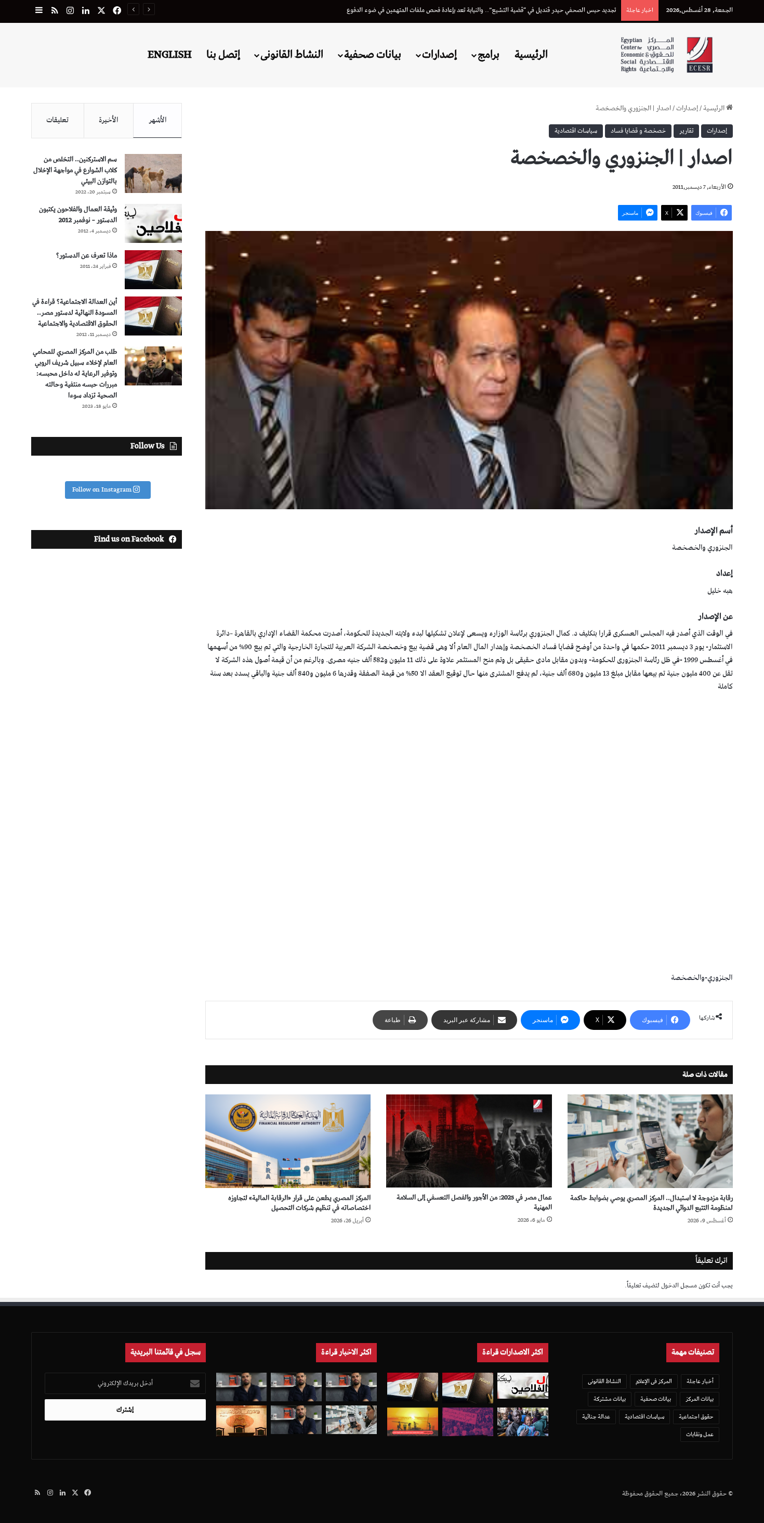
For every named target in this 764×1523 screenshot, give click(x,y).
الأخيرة (108, 120)
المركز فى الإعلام (654, 1381)
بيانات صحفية (372, 54)
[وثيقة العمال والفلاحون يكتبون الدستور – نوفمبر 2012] (153, 223)
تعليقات (57, 120)
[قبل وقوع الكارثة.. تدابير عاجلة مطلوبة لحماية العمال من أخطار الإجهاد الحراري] (412, 1422)
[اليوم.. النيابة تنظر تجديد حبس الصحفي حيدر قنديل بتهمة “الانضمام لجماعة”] (296, 1419)
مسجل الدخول (679, 1286)
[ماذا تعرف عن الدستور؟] (153, 269)
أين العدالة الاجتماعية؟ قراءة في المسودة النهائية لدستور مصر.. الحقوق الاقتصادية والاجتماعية (74, 312)
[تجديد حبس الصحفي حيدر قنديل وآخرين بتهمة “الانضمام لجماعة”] (351, 1387)
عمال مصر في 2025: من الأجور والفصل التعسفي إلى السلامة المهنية (474, 1202)
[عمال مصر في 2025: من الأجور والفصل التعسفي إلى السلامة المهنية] (468, 1141)
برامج (488, 54)
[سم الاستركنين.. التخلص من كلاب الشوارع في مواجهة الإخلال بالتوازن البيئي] (153, 173)
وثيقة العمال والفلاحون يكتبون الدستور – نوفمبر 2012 (78, 215)
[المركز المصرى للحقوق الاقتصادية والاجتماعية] (666, 55)
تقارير (686, 131)
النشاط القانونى (291, 54)
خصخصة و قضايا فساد (638, 131)
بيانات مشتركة (610, 1398)
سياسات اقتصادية (576, 131)
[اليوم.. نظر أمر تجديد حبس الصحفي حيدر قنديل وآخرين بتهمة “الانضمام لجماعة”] (296, 1387)
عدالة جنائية (596, 1416)
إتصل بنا (223, 54)
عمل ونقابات (700, 1434)
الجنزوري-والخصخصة (702, 978)
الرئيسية (531, 54)
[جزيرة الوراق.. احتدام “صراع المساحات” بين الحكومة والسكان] (467, 1422)
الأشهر (158, 120)
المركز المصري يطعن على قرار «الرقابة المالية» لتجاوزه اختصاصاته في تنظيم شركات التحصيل (299, 1203)
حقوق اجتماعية (696, 1416)
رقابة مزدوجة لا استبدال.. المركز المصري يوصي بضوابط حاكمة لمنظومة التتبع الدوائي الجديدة (502, 10)
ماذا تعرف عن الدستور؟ (86, 255)
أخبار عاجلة (700, 1381)
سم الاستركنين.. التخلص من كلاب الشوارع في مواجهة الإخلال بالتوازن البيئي (75, 170)
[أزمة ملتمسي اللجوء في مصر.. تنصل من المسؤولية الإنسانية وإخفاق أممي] (522, 1422)
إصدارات (439, 54)
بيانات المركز (700, 1398)
